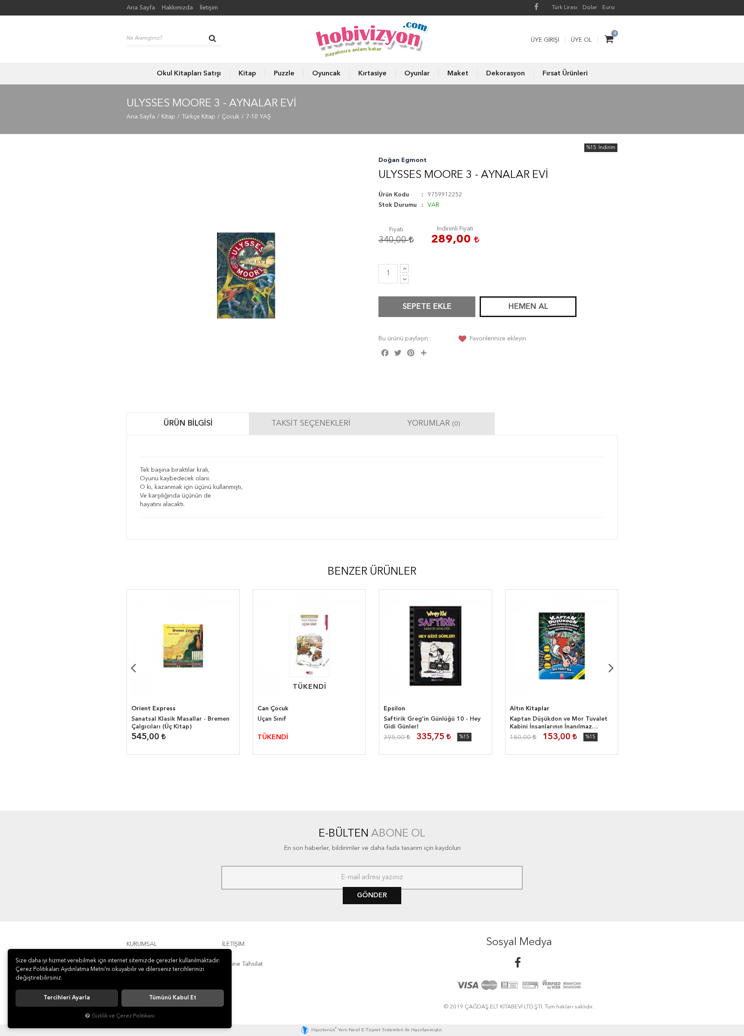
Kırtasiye (372, 73)
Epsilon (394, 709)
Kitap (247, 73)
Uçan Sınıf (271, 719)
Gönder (372, 895)
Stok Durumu (397, 205)
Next (611, 667)
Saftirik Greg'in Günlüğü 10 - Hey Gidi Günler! (432, 723)
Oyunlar (417, 73)
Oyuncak (326, 73)
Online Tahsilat (242, 964)
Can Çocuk (272, 709)
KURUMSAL (142, 944)
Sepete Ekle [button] (427, 307)
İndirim (606, 147)
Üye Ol (581, 40)
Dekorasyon (505, 73)
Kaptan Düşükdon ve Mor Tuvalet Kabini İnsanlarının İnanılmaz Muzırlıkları (559, 723)
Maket (457, 73)
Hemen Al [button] (528, 307)
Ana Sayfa (141, 8)
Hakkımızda (177, 8)
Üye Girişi (545, 40)
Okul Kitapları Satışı (189, 73)
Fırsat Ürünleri (565, 73)
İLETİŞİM (233, 944)
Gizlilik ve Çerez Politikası (123, 1016)
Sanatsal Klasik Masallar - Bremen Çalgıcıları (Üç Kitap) (180, 723)
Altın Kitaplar (529, 709)
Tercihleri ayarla (66, 998)
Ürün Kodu (393, 195)
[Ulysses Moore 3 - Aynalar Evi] (246, 275)
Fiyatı (396, 230)
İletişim (209, 8)
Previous (133, 667)
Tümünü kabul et (172, 998)
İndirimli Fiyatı (455, 229)
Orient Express (153, 709)
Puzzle (284, 73)
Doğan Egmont (402, 160)
